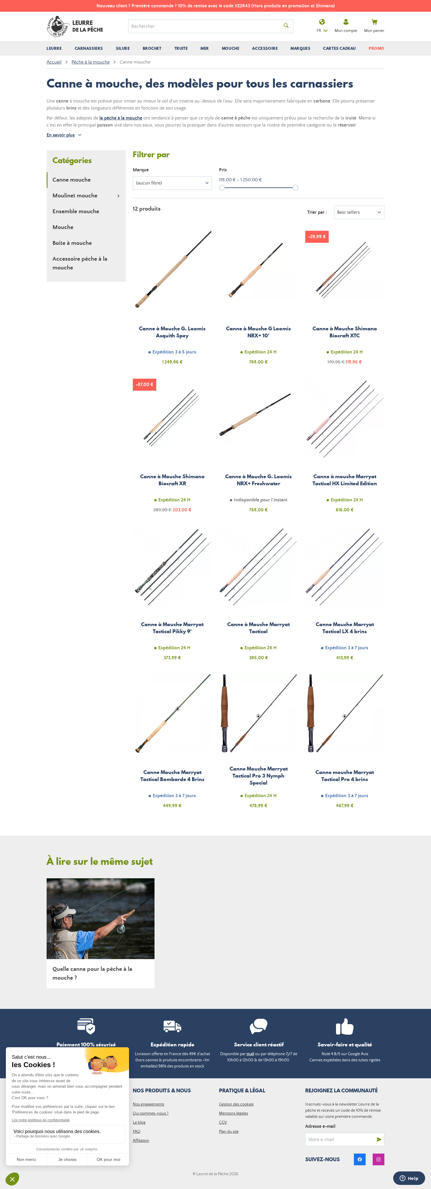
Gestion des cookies (236, 1104)
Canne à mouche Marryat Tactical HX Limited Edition (344, 449)
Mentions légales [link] (233, 1113)
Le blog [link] (139, 1122)
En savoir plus (61, 135)
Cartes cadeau (339, 48)
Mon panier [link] (374, 30)
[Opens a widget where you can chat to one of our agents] (409, 1178)
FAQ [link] (136, 1131)
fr (319, 30)
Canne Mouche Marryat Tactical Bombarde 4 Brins (172, 744)
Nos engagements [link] (148, 1104)
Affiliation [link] (141, 1140)
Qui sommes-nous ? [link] (151, 1113)
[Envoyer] (379, 1139)
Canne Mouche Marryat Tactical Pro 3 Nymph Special (258, 744)
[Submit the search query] (286, 26)
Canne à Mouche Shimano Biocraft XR (172, 449)
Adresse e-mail (320, 1126)
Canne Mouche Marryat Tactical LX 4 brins (344, 597)
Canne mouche (71, 180)
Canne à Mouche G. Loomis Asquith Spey (172, 301)
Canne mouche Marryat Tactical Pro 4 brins (344, 744)
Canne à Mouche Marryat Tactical (258, 597)
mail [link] (250, 1054)
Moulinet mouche (74, 195)
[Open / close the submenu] (118, 196)
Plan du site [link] (229, 1131)
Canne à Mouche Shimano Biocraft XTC (344, 301)
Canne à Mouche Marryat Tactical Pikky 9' (172, 597)
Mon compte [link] (346, 30)
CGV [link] (223, 1122)
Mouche (62, 227)
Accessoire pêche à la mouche (79, 263)
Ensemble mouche (75, 211)
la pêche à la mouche (120, 118)
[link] (360, 1159)
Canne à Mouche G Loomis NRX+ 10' (258, 301)
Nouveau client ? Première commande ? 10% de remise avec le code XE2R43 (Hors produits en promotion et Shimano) (215, 5)
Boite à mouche (72, 243)
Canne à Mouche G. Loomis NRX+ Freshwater (258, 449)
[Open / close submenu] (54, 48)
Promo (376, 48)
